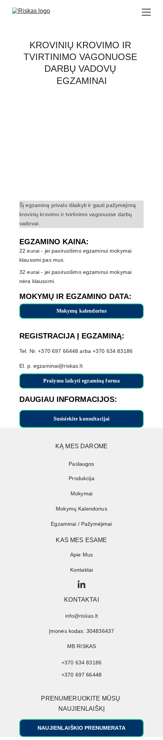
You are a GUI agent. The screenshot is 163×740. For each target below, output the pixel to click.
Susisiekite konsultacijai (81, 419)
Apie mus (81, 555)
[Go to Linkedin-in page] (81, 584)
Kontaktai (81, 570)
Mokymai (81, 493)
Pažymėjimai (96, 524)
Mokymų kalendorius (81, 311)
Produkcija (81, 478)
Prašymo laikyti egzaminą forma (81, 381)
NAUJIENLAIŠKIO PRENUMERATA (81, 728)
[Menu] (146, 12)
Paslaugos (81, 464)
